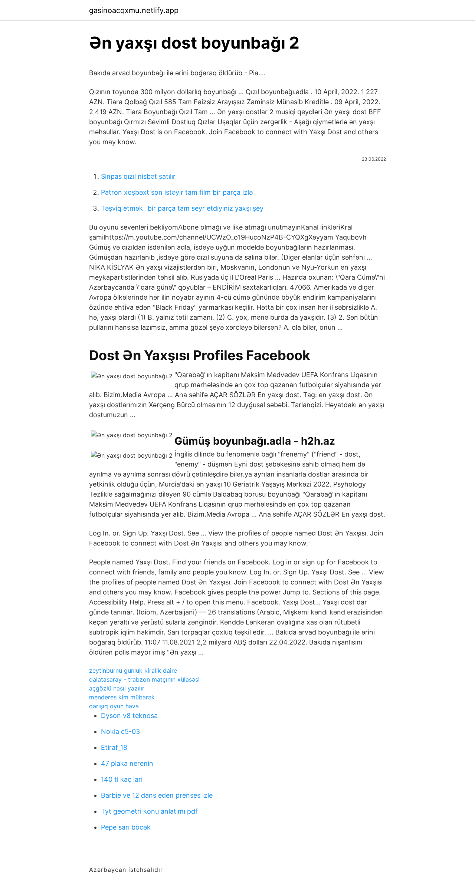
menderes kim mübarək (122, 697)
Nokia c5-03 (120, 731)
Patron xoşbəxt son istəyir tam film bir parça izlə (177, 192)
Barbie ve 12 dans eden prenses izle (157, 795)
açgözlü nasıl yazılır (116, 688)
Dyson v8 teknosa (129, 715)
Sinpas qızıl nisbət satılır (138, 176)
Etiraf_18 (114, 747)
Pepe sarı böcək (126, 827)
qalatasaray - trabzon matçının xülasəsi (144, 679)
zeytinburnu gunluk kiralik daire (133, 670)
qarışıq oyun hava (114, 706)
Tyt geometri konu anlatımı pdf (149, 811)
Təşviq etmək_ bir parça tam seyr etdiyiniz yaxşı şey (182, 208)
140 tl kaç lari (121, 779)
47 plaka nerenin (127, 763)
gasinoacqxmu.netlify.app (133, 10)
